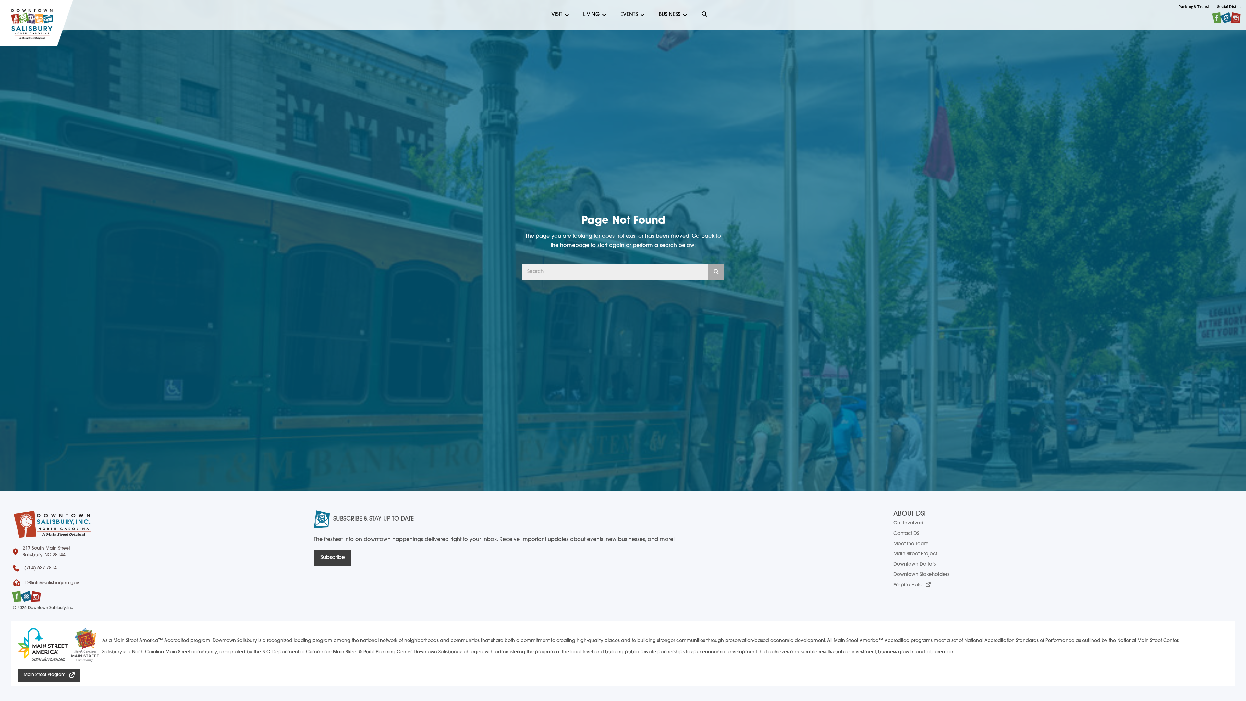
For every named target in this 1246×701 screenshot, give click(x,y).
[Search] (716, 272)
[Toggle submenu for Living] (604, 14)
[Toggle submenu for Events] (642, 14)
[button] (704, 15)
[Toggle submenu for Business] (685, 14)
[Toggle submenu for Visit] (567, 14)
